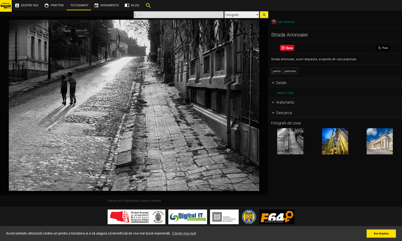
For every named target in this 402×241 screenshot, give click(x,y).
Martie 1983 (285, 93)
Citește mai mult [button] (184, 233)
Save (289, 48)
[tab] (335, 83)
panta (277, 71)
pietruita (290, 71)
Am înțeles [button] (381, 233)
